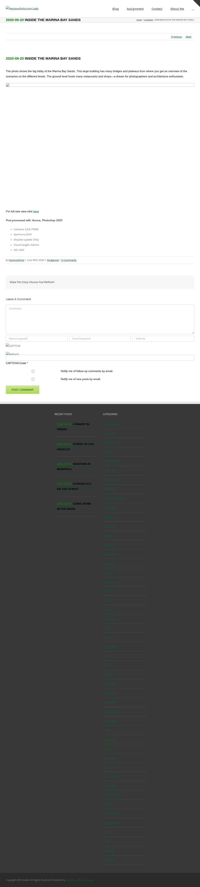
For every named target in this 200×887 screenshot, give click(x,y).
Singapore (53, 260)
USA (107, 841)
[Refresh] (12, 354)
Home (108, 572)
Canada (110, 489)
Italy (108, 628)
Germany (111, 553)
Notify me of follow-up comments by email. (87, 371)
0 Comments (69, 260)
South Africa (113, 794)
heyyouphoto (16, 260)
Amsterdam (112, 424)
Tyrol (108, 832)
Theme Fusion (87, 880)
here (36, 211)
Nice (108, 730)
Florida (109, 526)
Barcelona (111, 442)
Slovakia (110, 785)
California (111, 479)
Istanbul (110, 618)
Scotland (111, 757)
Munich (110, 693)
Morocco (111, 683)
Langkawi (111, 646)
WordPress (72, 880)
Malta (109, 665)
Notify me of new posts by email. (81, 379)
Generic (110, 544)
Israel (108, 609)
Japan (109, 637)
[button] (193, 8)
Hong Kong (112, 581)
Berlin (109, 452)
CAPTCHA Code (16, 363)
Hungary (110, 591)
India (108, 600)
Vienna (109, 859)
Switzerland (112, 822)
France (109, 535)
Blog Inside (112, 461)
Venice (109, 850)
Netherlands (113, 711)
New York (111, 720)
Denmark (111, 507)
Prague (109, 739)
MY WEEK (111, 702)
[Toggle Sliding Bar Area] (196, 3)
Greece (109, 563)
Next (188, 36)
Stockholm (112, 813)
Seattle (109, 767)
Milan (108, 674)
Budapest (111, 470)
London (110, 656)
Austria (109, 433)
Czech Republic (115, 498)
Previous (176, 36)
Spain (108, 804)
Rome (108, 748)
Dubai (109, 516)
